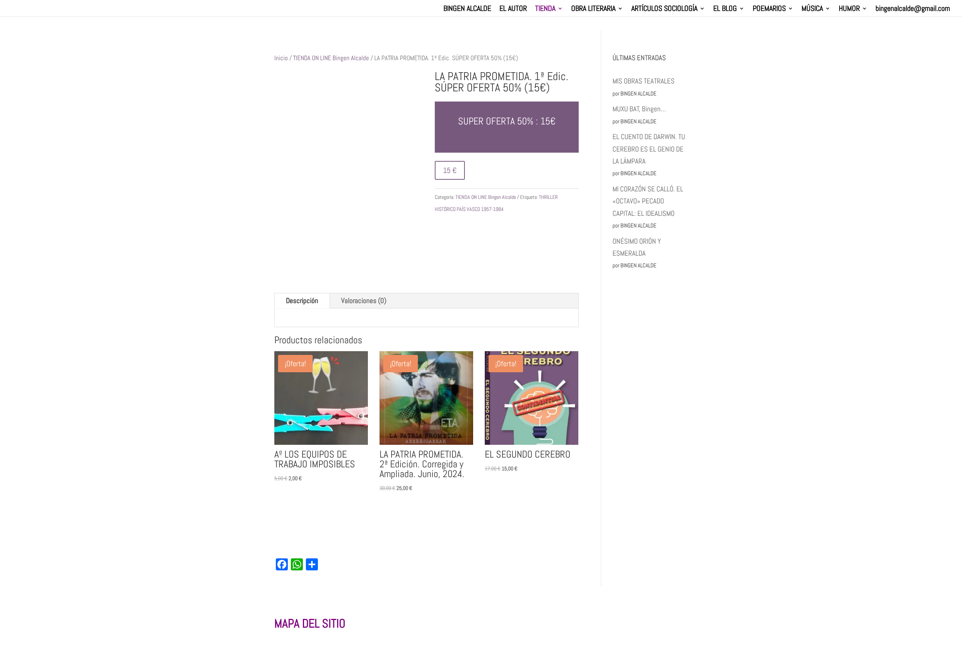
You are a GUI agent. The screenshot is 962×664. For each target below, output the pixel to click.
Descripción (302, 300)
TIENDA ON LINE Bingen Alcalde (331, 58)
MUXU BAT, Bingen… (639, 109)
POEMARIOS (769, 9)
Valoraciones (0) (363, 300)
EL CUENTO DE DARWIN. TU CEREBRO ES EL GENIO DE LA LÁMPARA (649, 149)
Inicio (281, 58)
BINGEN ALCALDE (467, 9)
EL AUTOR (513, 9)
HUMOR (849, 9)
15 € (450, 170)
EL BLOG (725, 9)
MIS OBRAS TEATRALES (644, 81)
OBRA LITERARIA (593, 9)
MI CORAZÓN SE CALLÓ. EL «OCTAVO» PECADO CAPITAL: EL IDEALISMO (648, 201)
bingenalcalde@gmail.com (913, 9)
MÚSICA (812, 9)
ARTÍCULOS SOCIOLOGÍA (664, 9)
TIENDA (545, 9)
